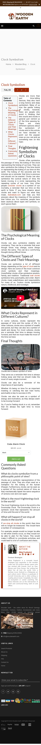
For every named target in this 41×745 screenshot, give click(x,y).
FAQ (2, 659)
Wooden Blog (20, 64)
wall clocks (35, 275)
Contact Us (4, 662)
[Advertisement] (20, 44)
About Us (4, 652)
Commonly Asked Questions (12, 153)
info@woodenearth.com (11, 636)
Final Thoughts (12, 147)
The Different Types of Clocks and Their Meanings (12, 123)
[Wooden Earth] (20, 16)
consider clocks (15, 185)
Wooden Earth (16, 721)
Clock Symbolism (13, 85)
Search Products (6, 648)
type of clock (28, 266)
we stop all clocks (11, 523)
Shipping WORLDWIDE (12, 633)
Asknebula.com (14, 195)
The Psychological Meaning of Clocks (14, 111)
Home (9, 64)
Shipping (4, 655)
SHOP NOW (33, 4)
